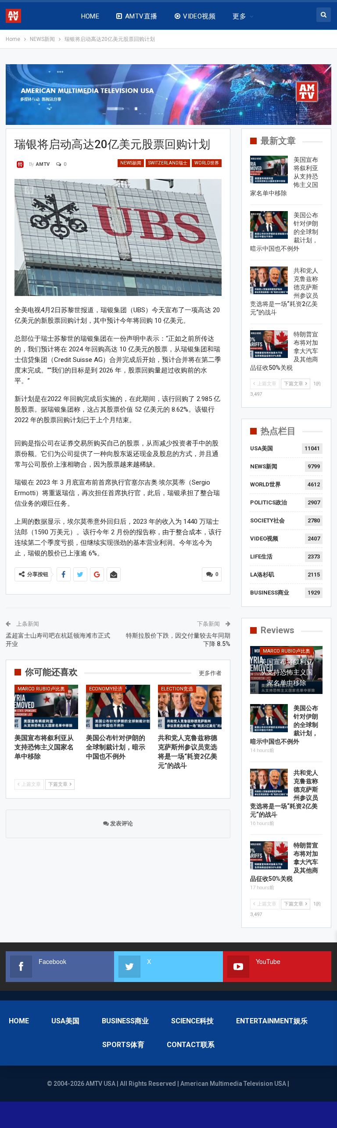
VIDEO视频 (199, 16)
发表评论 (121, 823)
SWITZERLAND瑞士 (167, 163)
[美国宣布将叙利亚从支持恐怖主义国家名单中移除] (46, 707)
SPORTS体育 (123, 1044)
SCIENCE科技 (192, 1021)
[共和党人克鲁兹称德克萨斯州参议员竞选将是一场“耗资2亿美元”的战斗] (190, 707)
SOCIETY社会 (267, 520)
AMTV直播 (141, 16)
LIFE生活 (261, 556)
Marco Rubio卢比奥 (41, 689)
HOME (90, 16)
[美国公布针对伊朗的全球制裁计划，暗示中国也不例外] (118, 707)
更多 (239, 16)
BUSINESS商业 (269, 592)
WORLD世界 (206, 163)
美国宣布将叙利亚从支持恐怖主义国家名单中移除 (286, 672)
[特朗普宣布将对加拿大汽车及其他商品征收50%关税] (269, 344)
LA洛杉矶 (262, 574)
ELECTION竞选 (177, 689)
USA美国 (261, 448)
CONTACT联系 (191, 1044)
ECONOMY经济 (105, 689)
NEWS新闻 (130, 163)
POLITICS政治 (268, 502)
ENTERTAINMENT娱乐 (272, 1021)
